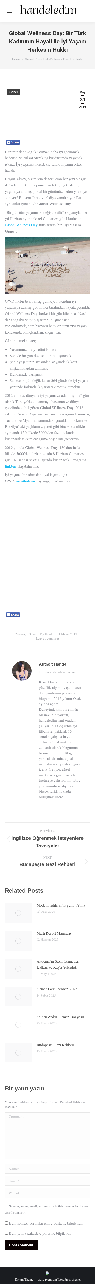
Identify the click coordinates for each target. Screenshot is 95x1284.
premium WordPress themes (63, 1279)
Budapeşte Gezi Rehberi (55, 1044)
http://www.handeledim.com (57, 672)
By (46, 634)
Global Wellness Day (21, 224)
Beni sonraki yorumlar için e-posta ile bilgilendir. (46, 1222)
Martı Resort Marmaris (54, 933)
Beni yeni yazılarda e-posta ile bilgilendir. (40, 1233)
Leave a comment (47, 638)
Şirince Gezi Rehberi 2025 (57, 988)
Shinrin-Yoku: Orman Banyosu (60, 1016)
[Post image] (18, 913)
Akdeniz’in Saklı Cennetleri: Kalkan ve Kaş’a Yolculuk (58, 964)
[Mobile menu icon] (10, 11)
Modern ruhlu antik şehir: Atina (61, 905)
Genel (14, 92)
